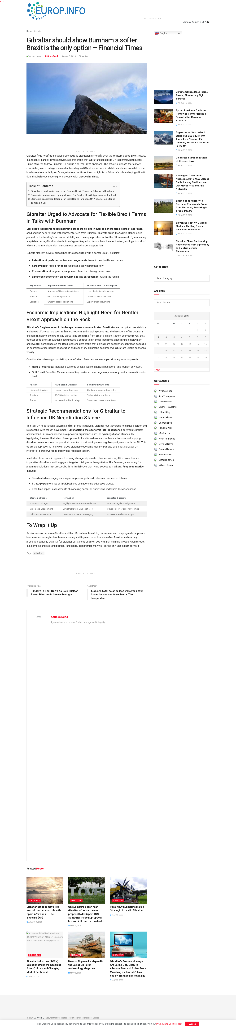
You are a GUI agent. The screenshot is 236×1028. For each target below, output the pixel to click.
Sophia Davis (165, 454)
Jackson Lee (165, 422)
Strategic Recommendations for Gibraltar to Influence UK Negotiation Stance (73, 199)
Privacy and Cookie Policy (169, 1024)
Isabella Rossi (166, 417)
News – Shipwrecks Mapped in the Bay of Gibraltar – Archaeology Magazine (85, 965)
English (163, 33)
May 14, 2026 (33, 976)
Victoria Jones (166, 460)
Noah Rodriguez (167, 438)
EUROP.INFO (39, 1018)
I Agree (192, 1024)
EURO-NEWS (165, 428)
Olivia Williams (166, 444)
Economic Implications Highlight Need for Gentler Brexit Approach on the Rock (74, 195)
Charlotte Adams (168, 407)
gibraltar (38, 553)
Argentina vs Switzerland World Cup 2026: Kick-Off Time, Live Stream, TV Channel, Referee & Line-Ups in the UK (192, 139)
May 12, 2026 (75, 973)
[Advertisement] (151, 8)
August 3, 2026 (69, 56)
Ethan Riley (164, 412)
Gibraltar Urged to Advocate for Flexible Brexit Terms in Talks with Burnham (72, 191)
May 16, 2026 (117, 915)
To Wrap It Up (38, 203)
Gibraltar (38, 31)
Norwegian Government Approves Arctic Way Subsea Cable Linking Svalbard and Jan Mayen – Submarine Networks (192, 182)
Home (29, 31)
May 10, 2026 (117, 980)
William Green (166, 465)
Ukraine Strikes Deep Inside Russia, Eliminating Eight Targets (192, 95)
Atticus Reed (51, 56)
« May (157, 369)
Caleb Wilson (165, 401)
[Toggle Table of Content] (113, 186)
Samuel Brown (166, 449)
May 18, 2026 (75, 926)
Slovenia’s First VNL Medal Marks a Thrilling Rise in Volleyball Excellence (191, 226)
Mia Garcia (164, 433)
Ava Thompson (167, 396)
